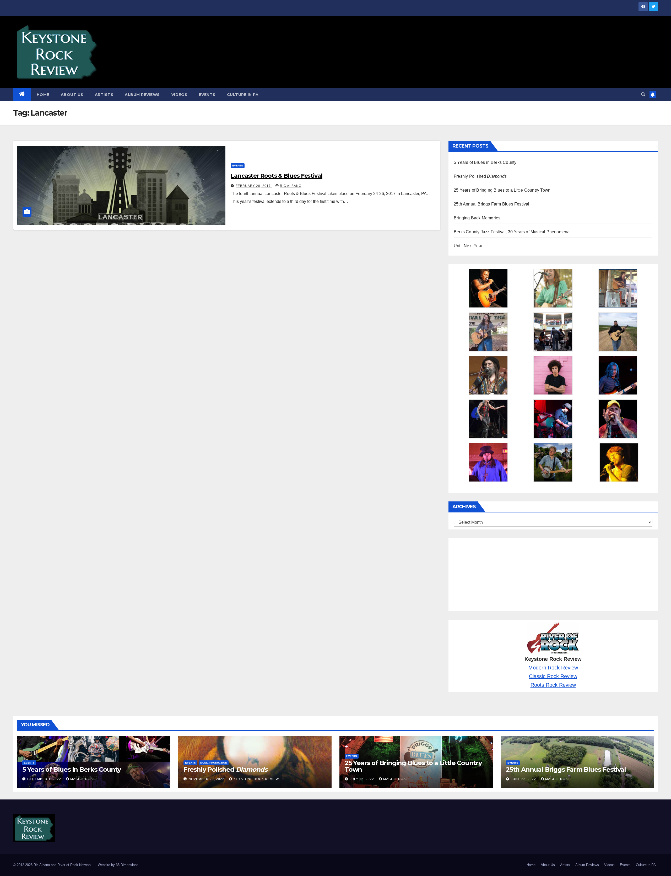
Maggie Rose (82, 779)
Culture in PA (243, 94)
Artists (104, 94)
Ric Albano (290, 186)
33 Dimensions (127, 865)
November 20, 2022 (206, 779)
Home (43, 94)
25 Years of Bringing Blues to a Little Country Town (502, 190)
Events (207, 94)
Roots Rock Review (553, 685)
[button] (643, 94)
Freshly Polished (480, 176)
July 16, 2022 (362, 779)
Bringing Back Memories (477, 218)
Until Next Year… (470, 246)
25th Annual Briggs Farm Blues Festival (491, 204)
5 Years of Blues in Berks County (485, 162)
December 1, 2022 (44, 779)
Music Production (213, 762)
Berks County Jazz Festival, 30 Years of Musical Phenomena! (512, 232)
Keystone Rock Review (256, 779)
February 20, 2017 (254, 186)
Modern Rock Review (553, 667)
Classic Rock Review (553, 676)
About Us (72, 94)
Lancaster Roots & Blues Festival (276, 175)
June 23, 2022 (524, 779)
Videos (179, 94)
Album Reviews (142, 94)
